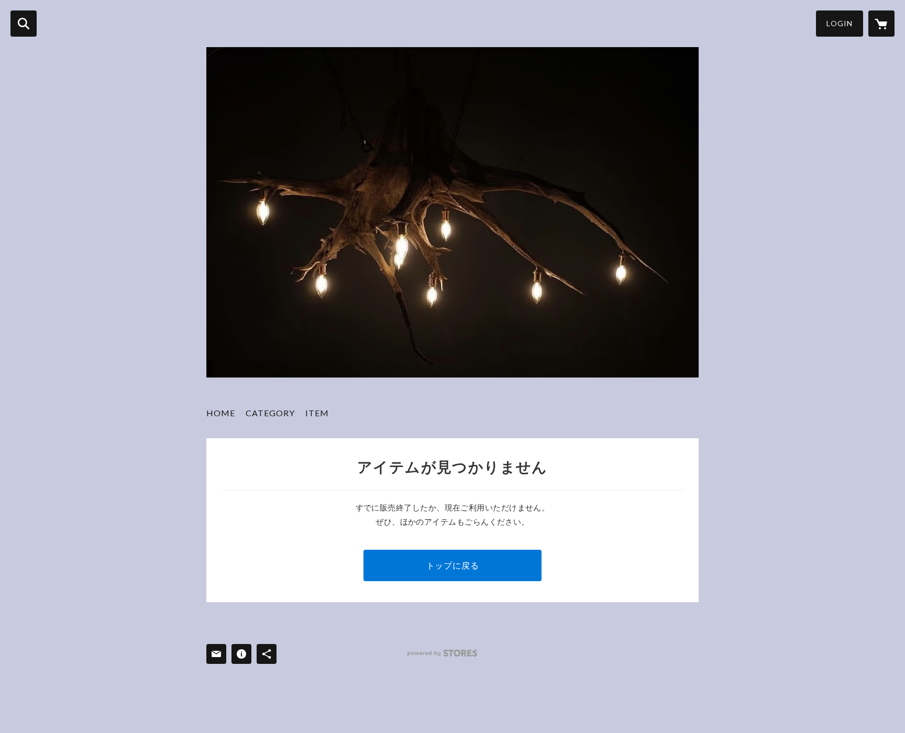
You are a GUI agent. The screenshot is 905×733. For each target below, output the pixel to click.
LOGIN (839, 23)
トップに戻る (452, 565)
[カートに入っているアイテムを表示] (881, 23)
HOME (220, 413)
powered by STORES (442, 653)
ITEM (317, 413)
